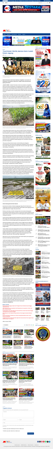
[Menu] (3, 3)
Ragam (23, 34)
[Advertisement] (26, 20)
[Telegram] (49, 442)
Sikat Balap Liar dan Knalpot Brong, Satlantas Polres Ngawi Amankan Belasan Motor (17, 313)
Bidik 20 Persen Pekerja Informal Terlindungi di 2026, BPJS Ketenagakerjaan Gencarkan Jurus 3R (44, 245)
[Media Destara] (7, 30)
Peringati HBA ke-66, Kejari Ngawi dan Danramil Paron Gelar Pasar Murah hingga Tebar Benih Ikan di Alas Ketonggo (18, 311)
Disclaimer (29, 446)
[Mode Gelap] (49, 3)
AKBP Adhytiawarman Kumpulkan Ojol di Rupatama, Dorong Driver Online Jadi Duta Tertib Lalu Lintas (17, 309)
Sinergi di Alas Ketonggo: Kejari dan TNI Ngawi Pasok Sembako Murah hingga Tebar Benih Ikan (17, 306)
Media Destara (24, 444)
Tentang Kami (6, 446)
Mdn (5, 55)
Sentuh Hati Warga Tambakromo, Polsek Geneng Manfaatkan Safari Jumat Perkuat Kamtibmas (17, 316)
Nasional (8, 34)
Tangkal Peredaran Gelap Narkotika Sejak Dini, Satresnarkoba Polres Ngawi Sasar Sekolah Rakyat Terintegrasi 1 (18, 318)
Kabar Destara (30, 444)
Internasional (14, 34)
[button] (48, 3)
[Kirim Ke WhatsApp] (33, 325)
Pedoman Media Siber (16, 446)
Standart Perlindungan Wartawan (38, 446)
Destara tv (37, 444)
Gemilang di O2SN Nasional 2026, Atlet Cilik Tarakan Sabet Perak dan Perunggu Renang (45, 267)
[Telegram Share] (31, 325)
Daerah (19, 34)
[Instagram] (42, 442)
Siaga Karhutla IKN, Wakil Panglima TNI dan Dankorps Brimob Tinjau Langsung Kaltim (45, 263)
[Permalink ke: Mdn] (3, 55)
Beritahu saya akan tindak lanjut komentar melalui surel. (14, 428)
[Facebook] (38, 442)
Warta (4, 49)
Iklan (10, 446)
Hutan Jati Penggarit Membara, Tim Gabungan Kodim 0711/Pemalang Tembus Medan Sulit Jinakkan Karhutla (44, 242)
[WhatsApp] (46, 442)
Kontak (22, 446)
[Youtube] (44, 442)
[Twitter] (40, 442)
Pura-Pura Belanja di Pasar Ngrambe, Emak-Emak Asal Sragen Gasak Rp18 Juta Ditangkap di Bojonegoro (45, 272)
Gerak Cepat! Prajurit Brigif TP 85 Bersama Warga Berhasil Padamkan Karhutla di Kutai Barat (45, 258)
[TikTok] (47, 442)
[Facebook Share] (25, 325)
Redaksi (25, 446)
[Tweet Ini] (27, 325)
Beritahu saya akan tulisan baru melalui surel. (12, 430)
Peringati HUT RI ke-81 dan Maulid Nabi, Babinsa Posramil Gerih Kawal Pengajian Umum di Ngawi (45, 277)
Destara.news (17, 444)
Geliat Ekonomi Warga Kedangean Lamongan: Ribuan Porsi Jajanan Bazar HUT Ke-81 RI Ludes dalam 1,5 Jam (44, 227)
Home (6, 2)
